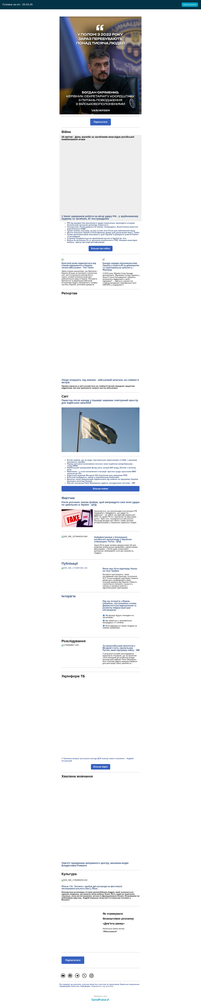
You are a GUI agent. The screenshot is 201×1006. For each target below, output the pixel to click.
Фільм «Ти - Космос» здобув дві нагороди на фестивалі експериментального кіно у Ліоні (92, 887)
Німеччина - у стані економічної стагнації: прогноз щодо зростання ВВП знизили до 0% (101, 472)
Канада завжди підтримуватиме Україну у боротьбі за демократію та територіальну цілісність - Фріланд (121, 266)
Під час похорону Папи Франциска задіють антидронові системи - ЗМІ (101, 483)
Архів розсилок (189, 4)
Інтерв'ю (69, 596)
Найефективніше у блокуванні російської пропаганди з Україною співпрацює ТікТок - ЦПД (113, 539)
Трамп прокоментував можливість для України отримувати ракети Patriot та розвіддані (102, 235)
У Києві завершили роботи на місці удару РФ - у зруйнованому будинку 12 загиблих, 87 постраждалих (100, 217)
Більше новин (100, 488)
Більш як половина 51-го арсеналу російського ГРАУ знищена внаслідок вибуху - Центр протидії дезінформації (102, 241)
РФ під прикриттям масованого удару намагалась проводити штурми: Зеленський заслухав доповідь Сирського (101, 224)
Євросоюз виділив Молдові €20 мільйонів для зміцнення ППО (97, 475)
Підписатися (100, 122)
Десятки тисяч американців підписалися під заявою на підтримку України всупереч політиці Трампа (102, 480)
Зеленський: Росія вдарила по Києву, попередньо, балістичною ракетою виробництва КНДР (102, 228)
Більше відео (100, 767)
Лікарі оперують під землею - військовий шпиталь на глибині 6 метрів (100, 381)
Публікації (70, 563)
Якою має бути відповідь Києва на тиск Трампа (120, 569)
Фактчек (68, 498)
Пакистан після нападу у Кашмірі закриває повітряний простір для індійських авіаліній (100, 401)
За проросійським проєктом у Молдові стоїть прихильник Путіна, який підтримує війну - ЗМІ (121, 648)
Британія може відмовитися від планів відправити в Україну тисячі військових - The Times (79, 265)
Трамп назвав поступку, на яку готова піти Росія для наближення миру (101, 231)
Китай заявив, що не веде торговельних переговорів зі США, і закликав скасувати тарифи (102, 461)
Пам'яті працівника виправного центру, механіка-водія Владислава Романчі (95, 864)
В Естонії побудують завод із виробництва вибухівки (93, 477)
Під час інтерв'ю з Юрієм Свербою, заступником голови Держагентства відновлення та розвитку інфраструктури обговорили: (119, 605)
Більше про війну (100, 248)
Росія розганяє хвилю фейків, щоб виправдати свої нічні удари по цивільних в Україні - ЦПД (100, 503)
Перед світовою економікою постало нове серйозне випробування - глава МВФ (100, 465)
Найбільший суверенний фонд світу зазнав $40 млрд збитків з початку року (101, 469)
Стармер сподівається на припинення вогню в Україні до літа (96, 238)
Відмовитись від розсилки (102, 986)
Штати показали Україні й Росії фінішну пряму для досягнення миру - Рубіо (103, 232)
